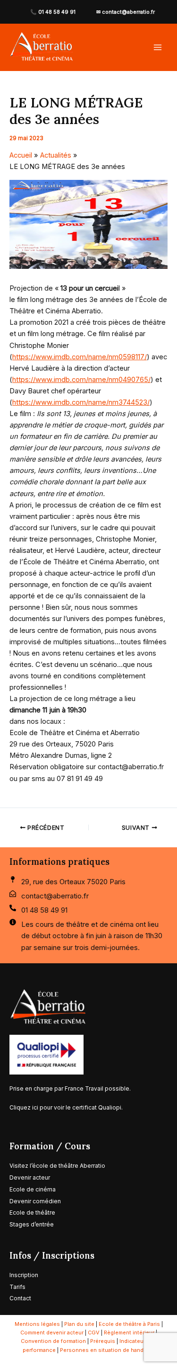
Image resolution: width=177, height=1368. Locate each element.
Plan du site (79, 1324)
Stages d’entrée (31, 1224)
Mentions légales (37, 1324)
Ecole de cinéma (32, 1189)
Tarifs (18, 1286)
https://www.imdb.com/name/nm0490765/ (81, 379)
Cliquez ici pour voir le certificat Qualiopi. (66, 1107)
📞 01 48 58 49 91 (53, 12)
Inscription (23, 1275)
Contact (20, 1298)
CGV (94, 1332)
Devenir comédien (35, 1201)
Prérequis (102, 1341)
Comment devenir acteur (52, 1332)
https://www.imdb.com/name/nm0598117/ (79, 357)
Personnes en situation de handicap (107, 1350)
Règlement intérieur (129, 1332)
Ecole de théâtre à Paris (129, 1324)
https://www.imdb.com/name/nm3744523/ (81, 402)
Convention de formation (53, 1341)
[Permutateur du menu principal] (158, 47)
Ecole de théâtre (32, 1212)
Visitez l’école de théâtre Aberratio (57, 1165)
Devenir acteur (29, 1177)
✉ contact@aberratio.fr (125, 12)
